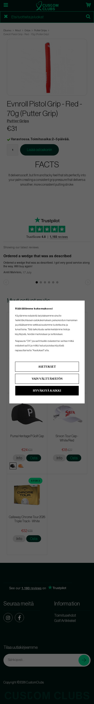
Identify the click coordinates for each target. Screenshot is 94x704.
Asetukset (47, 366)
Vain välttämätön (47, 378)
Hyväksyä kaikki (47, 390)
